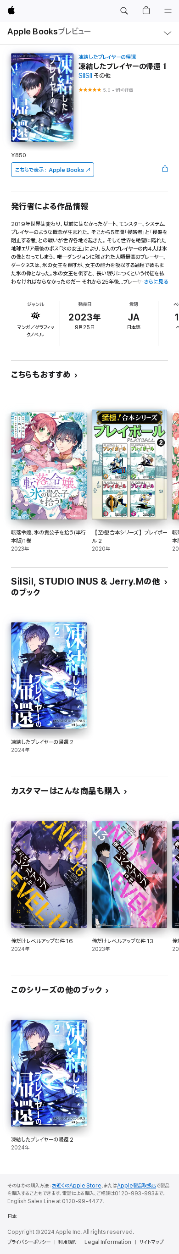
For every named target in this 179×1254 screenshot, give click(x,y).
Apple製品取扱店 (136, 1185)
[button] (124, 11)
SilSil (85, 76)
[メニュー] (168, 11)
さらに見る (156, 281)
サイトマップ (151, 1242)
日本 (12, 1216)
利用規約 (67, 1242)
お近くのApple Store (76, 1185)
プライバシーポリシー (28, 1242)
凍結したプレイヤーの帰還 (107, 57)
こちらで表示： (49, 169)
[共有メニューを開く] (165, 169)
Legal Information (107, 1242)
